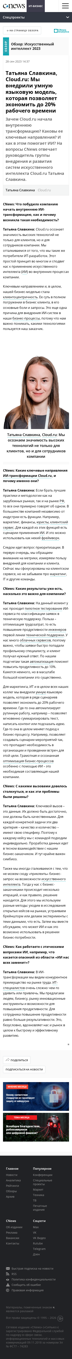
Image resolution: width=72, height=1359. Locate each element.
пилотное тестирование (43, 608)
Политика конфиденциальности (34, 1279)
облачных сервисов (35, 640)
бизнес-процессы (26, 318)
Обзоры (11, 1191)
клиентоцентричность (20, 297)
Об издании (14, 1227)
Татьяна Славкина (23, 434)
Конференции (42, 1175)
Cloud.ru (49, 434)
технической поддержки (45, 635)
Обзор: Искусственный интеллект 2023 (32, 46)
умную (41, 692)
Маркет (38, 1189)
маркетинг (58, 574)
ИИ (24, 271)
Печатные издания (40, 1208)
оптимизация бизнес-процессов (28, 761)
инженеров (57, 629)
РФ (62, 501)
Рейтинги (12, 1186)
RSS (14, 1274)
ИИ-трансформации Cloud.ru (27, 475)
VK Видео (39, 1238)
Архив (10, 1196)
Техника (38, 1195)
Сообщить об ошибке (26, 1285)
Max (36, 1227)
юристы (43, 522)
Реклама (11, 1232)
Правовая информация (28, 1290)
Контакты (12, 1243)
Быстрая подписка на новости (32, 1268)
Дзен (36, 1254)
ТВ (34, 1200)
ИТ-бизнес (36, 6)
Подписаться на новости (24, 1069)
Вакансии (12, 1238)
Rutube (38, 1243)
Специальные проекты (42, 1182)
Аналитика (13, 1180)
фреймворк (50, 538)
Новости (11, 1175)
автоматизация (42, 661)
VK (34, 1232)
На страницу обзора (24, 30)
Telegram (39, 1249)
